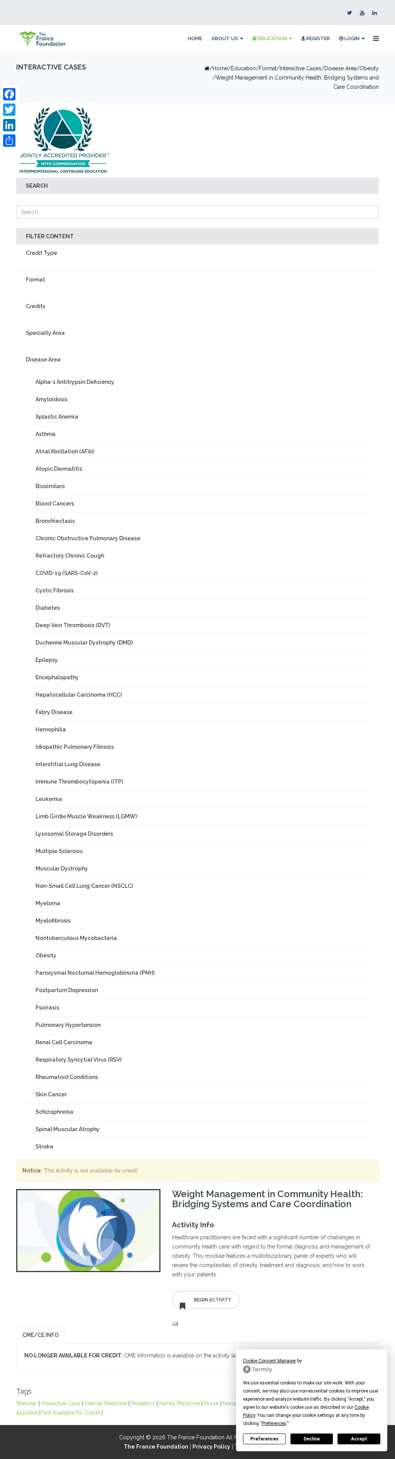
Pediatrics (143, 1403)
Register (317, 38)
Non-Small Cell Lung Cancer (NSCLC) (84, 886)
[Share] (9, 140)
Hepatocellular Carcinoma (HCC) (78, 695)
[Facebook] (9, 94)
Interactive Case (60, 1403)
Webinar (26, 1403)
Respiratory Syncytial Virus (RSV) (78, 1060)
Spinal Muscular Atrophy (67, 1129)
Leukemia (48, 799)
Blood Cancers (54, 503)
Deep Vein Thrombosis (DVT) (72, 625)
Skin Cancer (51, 1094)
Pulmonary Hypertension (68, 1025)
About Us (224, 38)
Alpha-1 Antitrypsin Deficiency (74, 382)
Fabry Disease (54, 712)
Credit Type (41, 253)
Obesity (369, 68)
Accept (359, 1439)
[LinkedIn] (9, 125)
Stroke (44, 1146)
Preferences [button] (274, 1423)
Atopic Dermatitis (58, 469)
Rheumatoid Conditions (66, 1077)
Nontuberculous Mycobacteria (76, 938)
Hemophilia (50, 729)
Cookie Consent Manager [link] (269, 1361)
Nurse (211, 1403)
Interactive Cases (300, 68)
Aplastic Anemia (56, 417)
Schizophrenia (54, 1112)
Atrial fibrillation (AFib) (64, 451)
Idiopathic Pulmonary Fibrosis (74, 747)
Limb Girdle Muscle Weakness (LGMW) (86, 816)
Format (35, 280)
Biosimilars (50, 486)
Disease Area (340, 68)
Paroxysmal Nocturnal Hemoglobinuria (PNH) (95, 973)
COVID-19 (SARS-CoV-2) (66, 573)
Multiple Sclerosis (59, 851)
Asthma (45, 434)
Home (195, 38)
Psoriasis (47, 1007)
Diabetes (47, 608)
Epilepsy (46, 660)
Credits (35, 306)
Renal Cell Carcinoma (63, 1042)
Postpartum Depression (66, 990)
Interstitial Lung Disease (67, 764)
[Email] (273, 1324)
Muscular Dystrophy (61, 868)
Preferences (264, 1439)
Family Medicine (179, 1403)
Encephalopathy (57, 677)
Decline (312, 1439)
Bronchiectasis (55, 521)
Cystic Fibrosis (54, 590)
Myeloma (47, 903)
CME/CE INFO (40, 1335)
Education (272, 38)
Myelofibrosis (53, 921)
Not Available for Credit (71, 1413)
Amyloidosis (51, 399)
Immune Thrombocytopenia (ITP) (79, 782)
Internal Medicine (105, 1403)
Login (351, 38)
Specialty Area (45, 333)
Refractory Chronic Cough (69, 556)
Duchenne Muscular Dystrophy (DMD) (84, 643)
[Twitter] (9, 109)
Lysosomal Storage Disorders (74, 834)
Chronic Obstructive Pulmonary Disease (87, 538)
